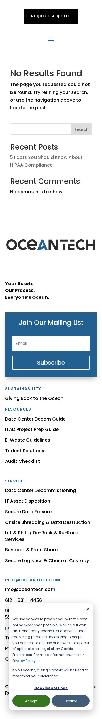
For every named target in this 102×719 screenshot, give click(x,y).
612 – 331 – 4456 (23, 600)
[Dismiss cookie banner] (88, 610)
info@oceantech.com (30, 589)
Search (81, 129)
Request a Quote (51, 16)
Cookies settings (51, 688)
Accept (31, 701)
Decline (71, 701)
